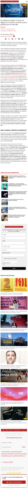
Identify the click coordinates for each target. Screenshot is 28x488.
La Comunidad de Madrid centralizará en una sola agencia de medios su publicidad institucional (14, 330)
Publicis (5, 468)
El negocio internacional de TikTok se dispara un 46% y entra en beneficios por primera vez (17, 208)
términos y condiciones (12, 258)
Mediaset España (15, 467)
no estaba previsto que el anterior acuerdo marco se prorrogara (14, 75)
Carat (18, 470)
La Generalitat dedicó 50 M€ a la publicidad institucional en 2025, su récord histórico (12, 293)
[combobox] (11, 447)
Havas (14, 470)
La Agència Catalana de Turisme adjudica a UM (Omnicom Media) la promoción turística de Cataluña (12, 403)
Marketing (3, 27)
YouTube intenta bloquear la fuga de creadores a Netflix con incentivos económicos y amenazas (16, 216)
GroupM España (4, 470)
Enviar (14, 268)
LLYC (2, 468)
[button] (5, 39)
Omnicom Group (20, 468)
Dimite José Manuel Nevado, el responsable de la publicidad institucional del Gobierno (13, 366)
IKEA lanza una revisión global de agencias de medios (16, 200)
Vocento (10, 470)
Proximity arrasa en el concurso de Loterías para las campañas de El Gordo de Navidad (17, 177)
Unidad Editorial (12, 468)
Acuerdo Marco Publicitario (6, 36)
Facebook (3, 467)
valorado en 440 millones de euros (9, 51)
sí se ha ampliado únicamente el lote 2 (14, 78)
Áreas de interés (6, 252)
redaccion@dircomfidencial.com (14, 438)
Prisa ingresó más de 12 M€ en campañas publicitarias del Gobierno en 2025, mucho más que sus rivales (14, 423)
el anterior (14, 53)
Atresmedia (8, 467)
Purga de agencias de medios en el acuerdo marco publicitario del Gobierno (14, 348)
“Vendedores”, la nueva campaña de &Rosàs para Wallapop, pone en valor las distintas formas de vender (17, 185)
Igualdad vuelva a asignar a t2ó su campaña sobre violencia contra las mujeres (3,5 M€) (14, 311)
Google (21, 467)
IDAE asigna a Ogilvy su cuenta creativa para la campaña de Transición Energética (13, 384)
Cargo (3, 240)
